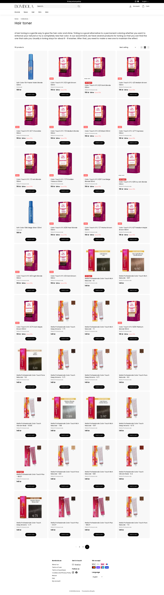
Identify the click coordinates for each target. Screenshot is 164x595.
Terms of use (57, 567)
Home (17, 19)
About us (55, 564)
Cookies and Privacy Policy (61, 573)
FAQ (53, 578)
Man (46, 12)
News (26, 12)
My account (56, 581)
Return (54, 575)
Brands (17, 12)
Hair (33, 12)
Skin (39, 12)
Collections (24, 19)
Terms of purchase (59, 570)
